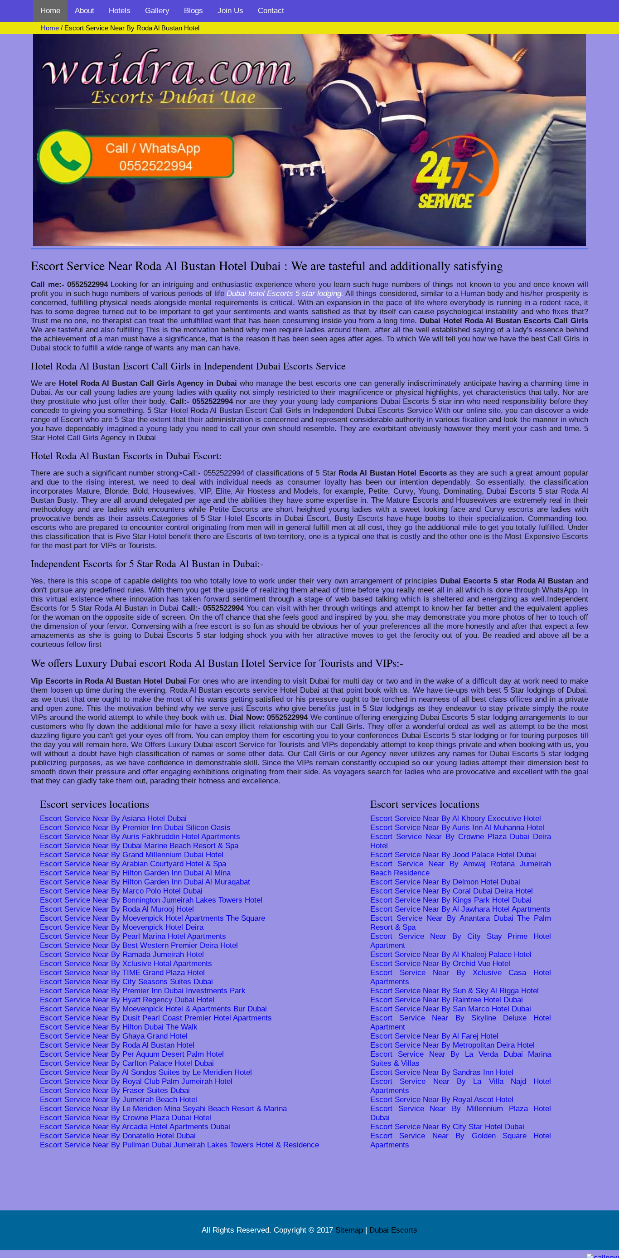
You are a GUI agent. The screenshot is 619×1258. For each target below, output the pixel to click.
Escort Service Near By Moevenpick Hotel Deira (121, 927)
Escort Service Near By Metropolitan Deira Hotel (452, 1045)
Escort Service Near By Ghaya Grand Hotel (114, 1036)
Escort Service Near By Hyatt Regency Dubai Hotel (127, 1000)
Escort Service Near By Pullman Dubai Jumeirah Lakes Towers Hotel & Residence (179, 1145)
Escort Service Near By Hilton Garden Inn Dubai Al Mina (135, 873)
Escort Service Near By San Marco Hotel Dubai (450, 1009)
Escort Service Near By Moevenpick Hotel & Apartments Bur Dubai (153, 1009)
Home (50, 10)
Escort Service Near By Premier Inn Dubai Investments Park (143, 990)
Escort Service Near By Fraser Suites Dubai (115, 1090)
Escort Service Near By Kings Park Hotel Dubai (451, 900)
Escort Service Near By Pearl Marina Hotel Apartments (133, 936)
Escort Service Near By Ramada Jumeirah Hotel (122, 954)
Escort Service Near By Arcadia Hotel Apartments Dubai (135, 1126)
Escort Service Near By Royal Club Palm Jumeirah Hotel (136, 1081)
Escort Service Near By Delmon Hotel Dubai (445, 882)
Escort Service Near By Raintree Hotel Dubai (446, 1000)
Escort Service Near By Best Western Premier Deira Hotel (139, 945)
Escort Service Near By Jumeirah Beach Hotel (118, 1099)
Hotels (120, 10)
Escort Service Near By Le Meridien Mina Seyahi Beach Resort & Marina (163, 1108)
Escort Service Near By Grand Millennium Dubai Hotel (131, 854)
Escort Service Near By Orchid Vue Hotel (440, 963)
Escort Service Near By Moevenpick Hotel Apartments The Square (152, 918)
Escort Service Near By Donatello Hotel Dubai (118, 1136)
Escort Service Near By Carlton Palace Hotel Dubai (127, 1063)
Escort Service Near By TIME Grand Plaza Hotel (122, 972)
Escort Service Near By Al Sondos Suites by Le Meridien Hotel (146, 1072)
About (84, 10)
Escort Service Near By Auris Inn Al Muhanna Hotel (457, 827)
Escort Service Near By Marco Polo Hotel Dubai (121, 891)
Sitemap (349, 1230)
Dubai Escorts (393, 1230)
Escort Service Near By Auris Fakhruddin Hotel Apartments (140, 836)
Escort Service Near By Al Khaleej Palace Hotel (451, 954)
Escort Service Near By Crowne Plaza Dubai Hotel (125, 1117)
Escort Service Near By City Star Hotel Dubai (447, 1126)
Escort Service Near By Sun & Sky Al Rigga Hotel (454, 990)
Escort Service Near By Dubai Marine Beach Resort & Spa (139, 845)
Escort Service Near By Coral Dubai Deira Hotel (451, 891)
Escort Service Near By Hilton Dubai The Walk (119, 1027)
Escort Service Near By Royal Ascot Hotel (441, 1099)
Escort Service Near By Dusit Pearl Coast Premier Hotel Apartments (156, 1018)
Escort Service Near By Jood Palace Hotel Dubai (453, 854)
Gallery (157, 10)
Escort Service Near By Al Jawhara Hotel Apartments (460, 909)
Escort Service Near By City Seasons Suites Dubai (126, 981)
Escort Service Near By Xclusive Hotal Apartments (126, 963)
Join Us (230, 10)
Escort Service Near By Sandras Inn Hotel (441, 1072)
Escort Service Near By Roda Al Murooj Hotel (117, 909)
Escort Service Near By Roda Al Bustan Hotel (117, 1045)
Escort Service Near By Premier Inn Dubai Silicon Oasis (135, 827)
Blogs (193, 10)
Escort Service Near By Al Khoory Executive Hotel (455, 818)
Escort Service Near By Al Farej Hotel (434, 1036)
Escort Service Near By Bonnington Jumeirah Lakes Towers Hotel (151, 900)
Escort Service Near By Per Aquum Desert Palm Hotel (132, 1054)
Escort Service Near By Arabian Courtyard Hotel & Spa (133, 864)
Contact (271, 10)
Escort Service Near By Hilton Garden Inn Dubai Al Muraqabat (145, 882)
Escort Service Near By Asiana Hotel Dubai (113, 818)
